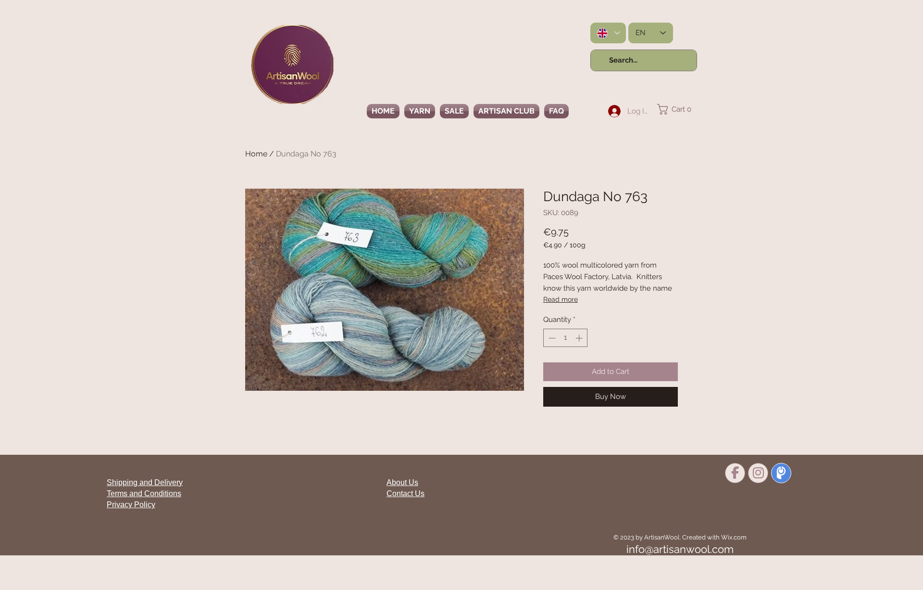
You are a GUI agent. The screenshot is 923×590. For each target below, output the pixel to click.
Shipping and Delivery (145, 482)
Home (256, 153)
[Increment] (580, 338)
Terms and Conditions (144, 493)
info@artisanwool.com (680, 549)
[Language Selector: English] (608, 33)
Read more (560, 299)
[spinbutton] (566, 338)
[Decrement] (551, 338)
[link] (677, 109)
